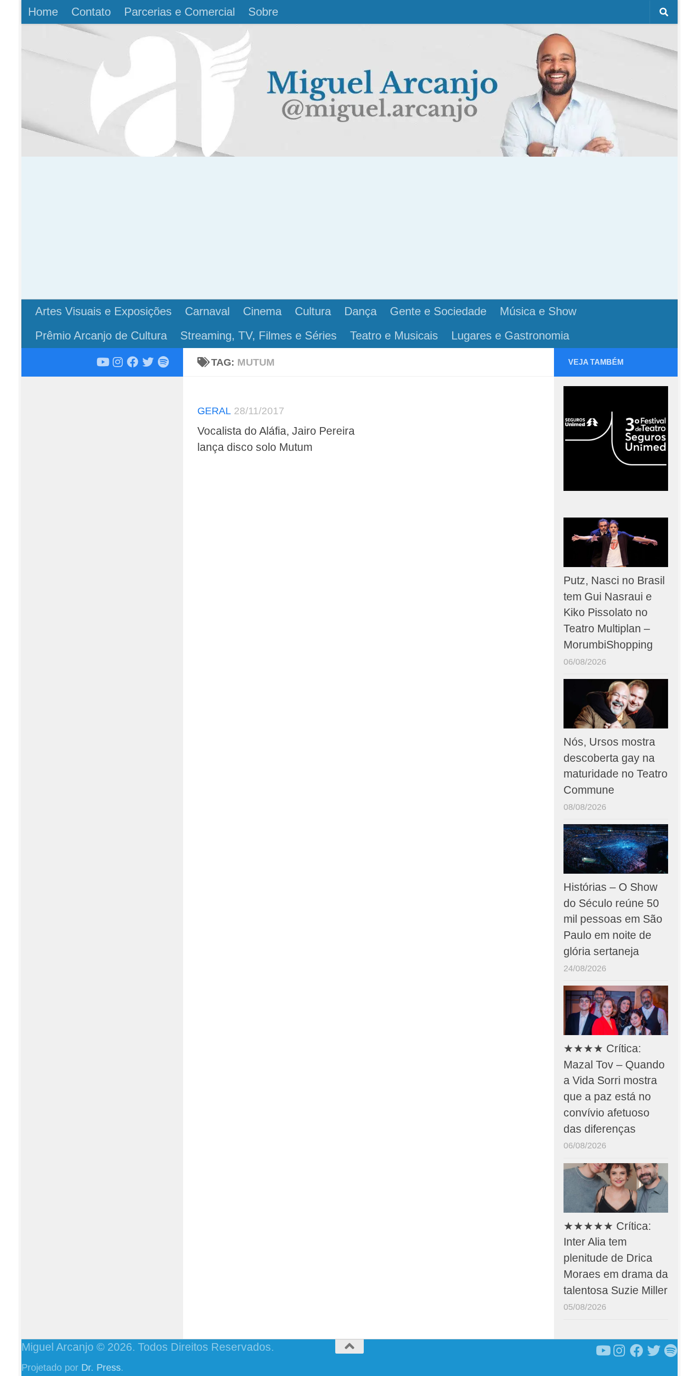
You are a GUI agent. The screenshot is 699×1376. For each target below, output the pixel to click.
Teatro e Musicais (394, 335)
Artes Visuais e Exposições (103, 311)
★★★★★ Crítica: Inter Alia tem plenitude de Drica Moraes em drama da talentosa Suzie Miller (615, 1258)
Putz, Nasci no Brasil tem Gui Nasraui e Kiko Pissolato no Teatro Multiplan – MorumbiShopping (614, 613)
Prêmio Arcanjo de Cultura (101, 335)
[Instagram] (117, 362)
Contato (91, 11)
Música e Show (538, 311)
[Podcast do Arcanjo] (163, 362)
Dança (360, 311)
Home (43, 11)
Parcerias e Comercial (179, 11)
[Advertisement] (349, 228)
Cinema (262, 311)
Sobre (263, 11)
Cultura (313, 311)
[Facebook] (132, 362)
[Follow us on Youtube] (102, 362)
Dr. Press (101, 1367)
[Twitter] (148, 362)
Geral (214, 410)
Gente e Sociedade (438, 311)
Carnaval (207, 311)
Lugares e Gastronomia (510, 335)
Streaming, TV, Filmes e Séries (258, 335)
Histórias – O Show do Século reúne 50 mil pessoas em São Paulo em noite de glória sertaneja (612, 919)
